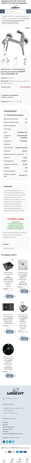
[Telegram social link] (20, 101)
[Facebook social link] (11, 101)
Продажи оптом (8, 429)
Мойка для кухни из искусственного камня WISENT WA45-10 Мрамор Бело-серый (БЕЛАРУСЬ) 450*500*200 (23, 278)
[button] (2, 40)
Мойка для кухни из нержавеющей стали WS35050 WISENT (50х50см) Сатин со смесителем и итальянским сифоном (23, 322)
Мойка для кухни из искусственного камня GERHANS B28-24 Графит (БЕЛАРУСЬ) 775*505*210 (8, 319)
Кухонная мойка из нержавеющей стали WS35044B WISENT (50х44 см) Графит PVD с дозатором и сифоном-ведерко (8, 279)
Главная (4, 16)
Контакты (6, 431)
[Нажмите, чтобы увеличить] (4, 52)
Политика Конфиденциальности (13, 433)
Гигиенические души (14, 18)
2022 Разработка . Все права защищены (16, 448)
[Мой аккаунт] (29, 11)
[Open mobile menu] (2, 11)
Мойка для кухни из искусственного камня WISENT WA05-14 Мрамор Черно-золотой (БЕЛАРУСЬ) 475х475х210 (8, 363)
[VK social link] (17, 101)
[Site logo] (15, 6)
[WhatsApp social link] (14, 101)
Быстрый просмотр (14, 296)
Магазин (11, 16)
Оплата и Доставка (9, 427)
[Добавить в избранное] (4, 296)
